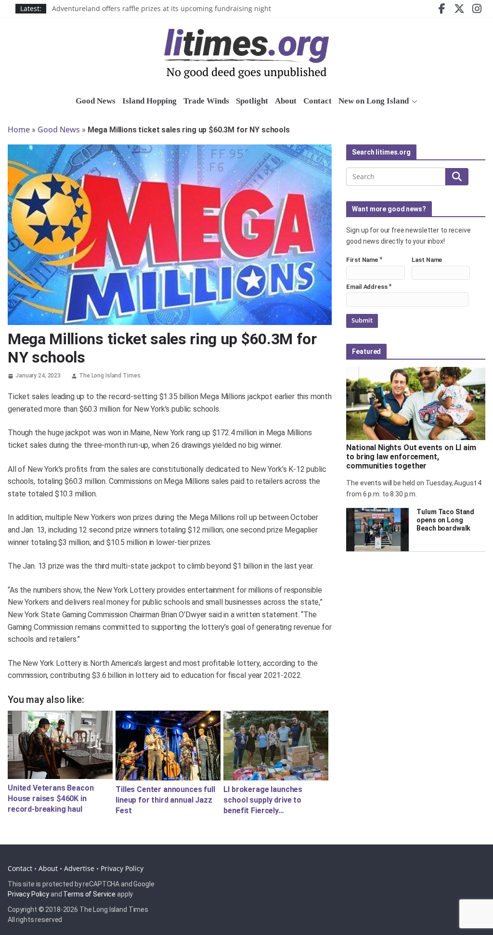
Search (456, 176)
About (286, 100)
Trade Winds (206, 100)
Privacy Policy (122, 868)
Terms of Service (89, 894)
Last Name (427, 259)
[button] (413, 101)
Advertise (79, 868)
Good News (96, 100)
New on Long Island (373, 100)
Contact (317, 100)
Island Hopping (149, 100)
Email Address (366, 286)
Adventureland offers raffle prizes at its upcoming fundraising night (161, 11)
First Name (362, 259)
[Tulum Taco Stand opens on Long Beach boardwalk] (377, 529)
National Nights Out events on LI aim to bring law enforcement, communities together (411, 456)
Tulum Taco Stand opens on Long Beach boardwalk (445, 520)
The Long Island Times (109, 375)
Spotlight (252, 100)
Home (19, 129)
